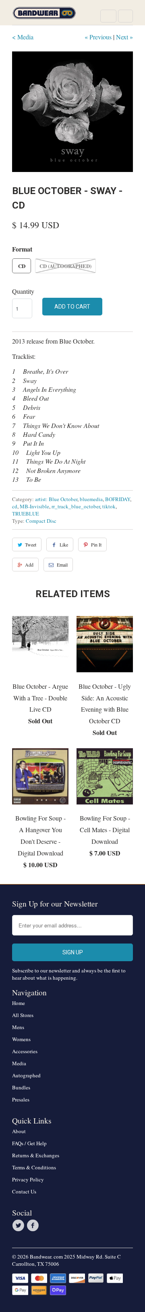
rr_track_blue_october (76, 506)
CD (21, 266)
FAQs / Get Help (29, 1143)
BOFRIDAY (117, 499)
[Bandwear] (44, 15)
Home (18, 1003)
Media (19, 1063)
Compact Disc (41, 520)
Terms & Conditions (34, 1167)
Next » (124, 37)
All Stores (22, 1015)
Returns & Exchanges (35, 1155)
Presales (20, 1099)
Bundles (21, 1087)
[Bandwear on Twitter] (19, 1226)
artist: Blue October (56, 499)
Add (29, 564)
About (19, 1131)
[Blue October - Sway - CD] (72, 111)
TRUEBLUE (25, 513)
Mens (18, 1027)
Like (64, 544)
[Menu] (108, 16)
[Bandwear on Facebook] (34, 1226)
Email (62, 564)
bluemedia (91, 499)
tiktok (109, 506)
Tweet (30, 544)
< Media (22, 37)
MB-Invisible (34, 506)
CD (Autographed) (65, 266)
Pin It (96, 544)
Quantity (23, 291)
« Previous (98, 37)
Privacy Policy (28, 1179)
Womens (21, 1039)
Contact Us (24, 1191)
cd (14, 506)
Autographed (26, 1075)
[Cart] (125, 16)
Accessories (24, 1051)
